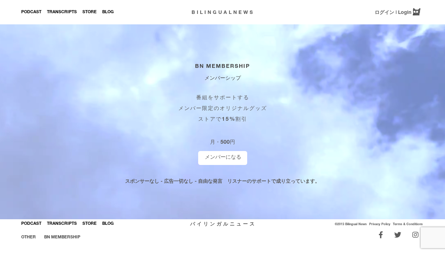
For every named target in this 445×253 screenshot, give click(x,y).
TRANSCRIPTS (62, 11)
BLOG (108, 11)
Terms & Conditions (408, 224)
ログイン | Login (393, 12)
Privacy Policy (379, 224)
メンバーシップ (222, 77)
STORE (89, 11)
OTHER (28, 236)
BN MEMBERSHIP (222, 66)
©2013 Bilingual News (351, 224)
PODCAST (31, 11)
